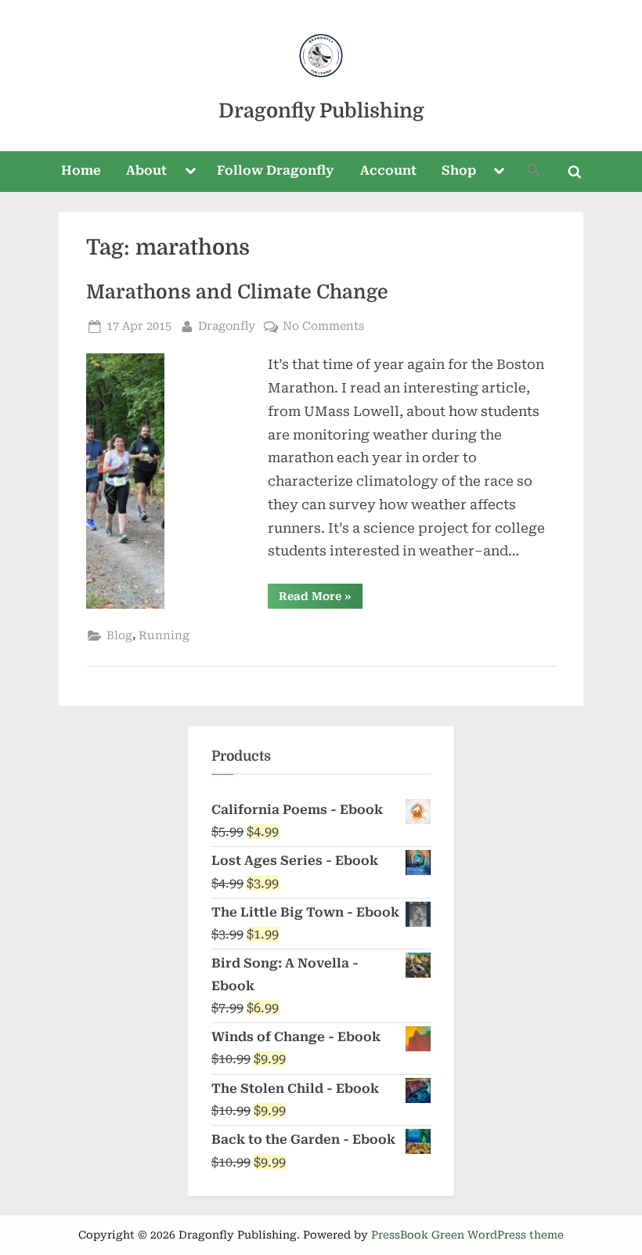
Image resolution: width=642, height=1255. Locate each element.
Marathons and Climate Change (237, 292)
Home (81, 170)
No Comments (323, 327)
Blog (119, 635)
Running (164, 635)
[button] (534, 172)
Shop (459, 170)
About (146, 170)
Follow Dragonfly (275, 170)
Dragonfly (226, 326)
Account (388, 170)
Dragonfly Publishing (321, 110)
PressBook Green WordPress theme (467, 1234)
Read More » (320, 599)
